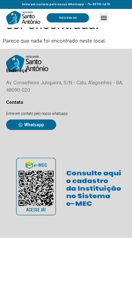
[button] (104, 18)
